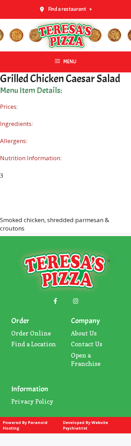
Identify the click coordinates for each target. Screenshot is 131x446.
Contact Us (86, 344)
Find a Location (33, 344)
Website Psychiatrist (85, 425)
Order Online (31, 333)
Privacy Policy (32, 401)
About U (82, 333)
